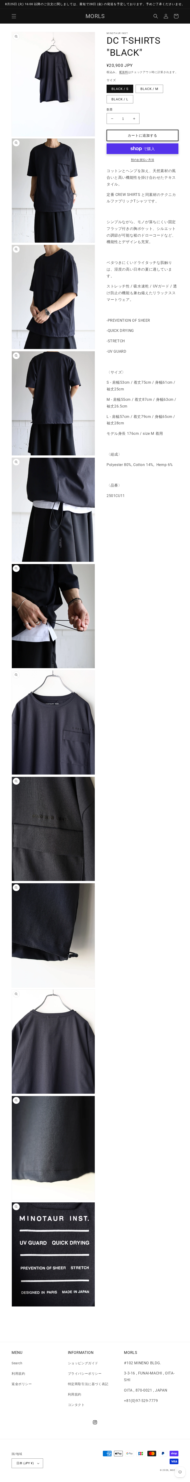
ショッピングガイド (83, 1363)
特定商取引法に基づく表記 (88, 1384)
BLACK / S (119, 89)
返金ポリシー (22, 1384)
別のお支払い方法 (142, 159)
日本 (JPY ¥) (25, 1463)
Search (17, 1363)
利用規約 (18, 1373)
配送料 (123, 72)
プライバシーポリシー (85, 1373)
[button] (14, 16)
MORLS (174, 1470)
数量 (110, 109)
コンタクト (76, 1405)
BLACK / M (149, 89)
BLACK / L (119, 99)
